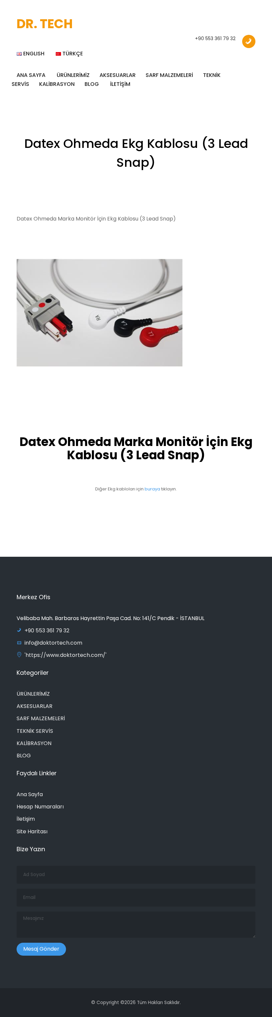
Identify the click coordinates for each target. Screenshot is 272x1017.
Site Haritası (32, 831)
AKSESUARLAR (34, 706)
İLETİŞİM (120, 84)
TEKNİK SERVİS (35, 731)
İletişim (26, 819)
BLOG (92, 84)
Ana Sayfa (30, 794)
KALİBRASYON (57, 84)
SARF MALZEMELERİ (169, 75)
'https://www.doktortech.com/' (65, 655)
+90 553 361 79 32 (215, 38)
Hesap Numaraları (40, 806)
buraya (153, 489)
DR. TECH (45, 23)
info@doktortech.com (53, 643)
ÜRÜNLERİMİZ (33, 694)
